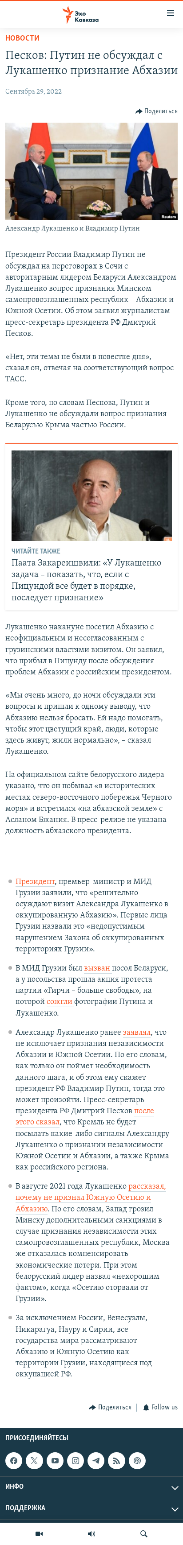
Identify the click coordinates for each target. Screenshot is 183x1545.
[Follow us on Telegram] (96, 1460)
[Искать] (144, 1534)
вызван (98, 969)
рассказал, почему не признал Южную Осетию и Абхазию (91, 1198)
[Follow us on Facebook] (13, 1460)
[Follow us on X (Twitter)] (34, 1460)
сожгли (60, 1002)
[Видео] (39, 1534)
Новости (22, 39)
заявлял (137, 1033)
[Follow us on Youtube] (55, 1460)
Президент (35, 882)
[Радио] (91, 1534)
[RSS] (116, 1460)
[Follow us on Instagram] (75, 1460)
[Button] (156, 111)
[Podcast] (137, 1460)
